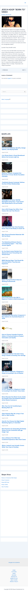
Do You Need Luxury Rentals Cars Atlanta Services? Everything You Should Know (12, 252)
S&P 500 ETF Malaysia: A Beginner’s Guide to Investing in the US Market (13, 372)
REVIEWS (14, 575)
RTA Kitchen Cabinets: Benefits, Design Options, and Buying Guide (14, 148)
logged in (10, 78)
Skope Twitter (4, 484)
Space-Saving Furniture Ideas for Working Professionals (12, 280)
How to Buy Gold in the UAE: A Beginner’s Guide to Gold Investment (13, 298)
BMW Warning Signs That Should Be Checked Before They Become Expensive (12, 262)
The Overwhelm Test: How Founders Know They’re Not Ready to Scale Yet (13, 227)
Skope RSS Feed (5, 482)
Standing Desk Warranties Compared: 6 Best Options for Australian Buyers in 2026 (13, 316)
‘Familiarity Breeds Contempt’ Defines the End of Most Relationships (13, 183)
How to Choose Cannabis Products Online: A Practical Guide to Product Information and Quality (13, 336)
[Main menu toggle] (25, 2)
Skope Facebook (5, 480)
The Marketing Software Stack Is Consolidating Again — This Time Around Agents (12, 243)
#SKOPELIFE (14, 576)
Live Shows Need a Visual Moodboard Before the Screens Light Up (13, 156)
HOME (14, 570)
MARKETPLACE (14, 578)
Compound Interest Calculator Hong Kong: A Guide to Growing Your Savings (13, 354)
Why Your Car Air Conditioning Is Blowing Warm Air (12, 406)
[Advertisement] (14, 513)
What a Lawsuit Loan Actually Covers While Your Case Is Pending (13, 446)
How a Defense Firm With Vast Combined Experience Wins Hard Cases (14, 438)
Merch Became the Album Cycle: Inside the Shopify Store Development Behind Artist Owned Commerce (14, 398)
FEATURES (14, 571)
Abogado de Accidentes (14, 562)
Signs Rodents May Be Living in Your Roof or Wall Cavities (13, 414)
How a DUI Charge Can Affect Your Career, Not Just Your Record (12, 210)
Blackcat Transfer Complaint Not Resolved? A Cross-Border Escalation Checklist (13, 174)
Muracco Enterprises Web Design (9, 477)
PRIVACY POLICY (14, 581)
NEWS (14, 573)
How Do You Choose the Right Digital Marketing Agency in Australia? (13, 421)
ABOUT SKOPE (14, 580)
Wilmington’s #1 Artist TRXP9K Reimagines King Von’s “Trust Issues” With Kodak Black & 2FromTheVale (13, 201)
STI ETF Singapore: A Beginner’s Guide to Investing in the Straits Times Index (13, 390)
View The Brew (4, 486)
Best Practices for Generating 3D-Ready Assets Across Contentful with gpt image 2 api (14, 430)
